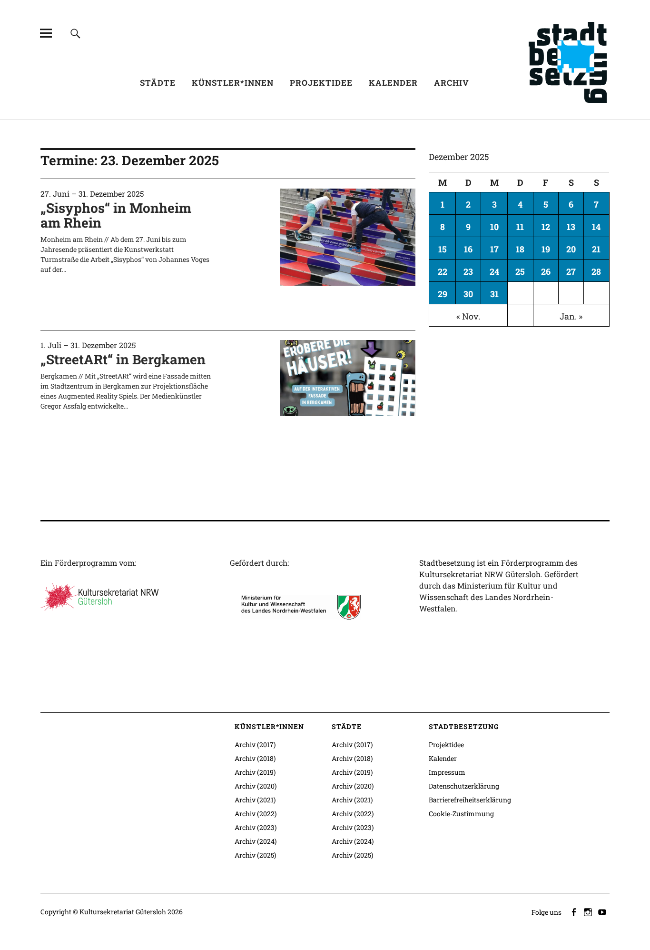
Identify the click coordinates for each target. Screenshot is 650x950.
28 (596, 271)
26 (546, 271)
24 (494, 271)
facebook (575, 911)
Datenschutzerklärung (464, 785)
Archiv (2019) (255, 772)
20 (571, 249)
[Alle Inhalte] (45, 33)
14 (596, 226)
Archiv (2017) (255, 744)
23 (468, 271)
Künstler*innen (233, 82)
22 (442, 271)
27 (571, 271)
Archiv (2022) (255, 813)
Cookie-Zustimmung (461, 813)
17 (494, 249)
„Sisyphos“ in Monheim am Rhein (115, 215)
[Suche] (75, 33)
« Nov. (468, 316)
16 (468, 249)
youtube (603, 911)
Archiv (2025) (255, 855)
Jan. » (571, 316)
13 (571, 226)
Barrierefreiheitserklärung (470, 799)
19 (546, 249)
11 (520, 226)
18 (520, 249)
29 (442, 294)
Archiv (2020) (255, 785)
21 (596, 249)
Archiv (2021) (255, 799)
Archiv (451, 82)
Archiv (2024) (255, 841)
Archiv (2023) (255, 827)
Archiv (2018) (255, 758)
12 (546, 226)
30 (468, 294)
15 (442, 249)
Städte (158, 82)
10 (494, 226)
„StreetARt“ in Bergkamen (123, 359)
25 (520, 271)
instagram (589, 911)
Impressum (447, 772)
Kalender (393, 82)
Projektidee (321, 82)
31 (494, 294)
